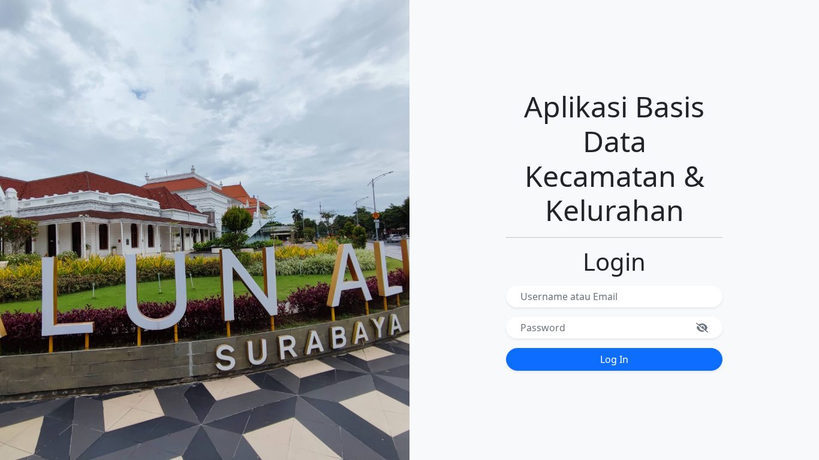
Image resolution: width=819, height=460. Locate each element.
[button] (705, 327)
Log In (614, 359)
